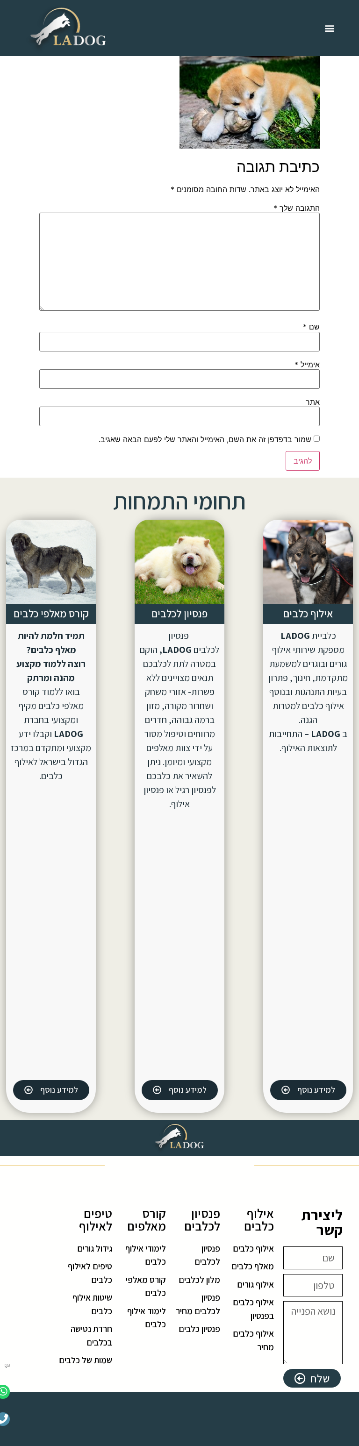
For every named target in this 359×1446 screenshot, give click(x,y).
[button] (329, 28)
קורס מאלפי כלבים (51, 614)
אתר (313, 402)
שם (311, 326)
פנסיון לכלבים (179, 614)
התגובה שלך (296, 208)
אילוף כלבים (308, 614)
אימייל (307, 364)
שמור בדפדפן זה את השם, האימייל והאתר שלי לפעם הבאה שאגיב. (205, 439)
